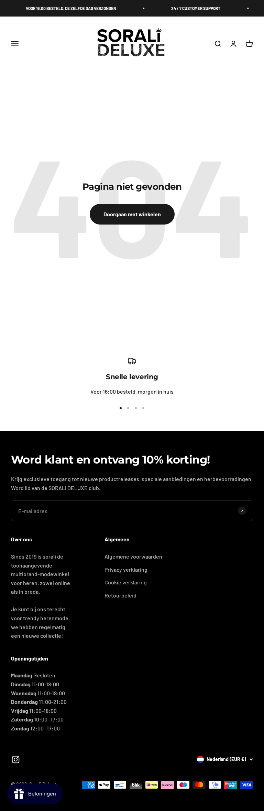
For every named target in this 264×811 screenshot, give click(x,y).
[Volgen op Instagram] (15, 759)
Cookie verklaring (125, 582)
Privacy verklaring (125, 569)
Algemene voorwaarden (133, 556)
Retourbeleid (120, 595)
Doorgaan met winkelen (132, 214)
